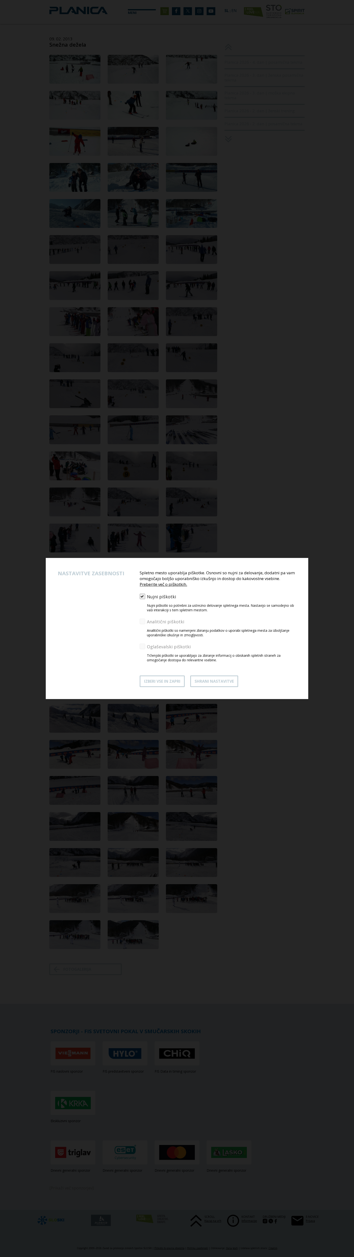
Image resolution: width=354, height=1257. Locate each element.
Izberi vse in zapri (162, 681)
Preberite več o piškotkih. (163, 584)
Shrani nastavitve (214, 681)
